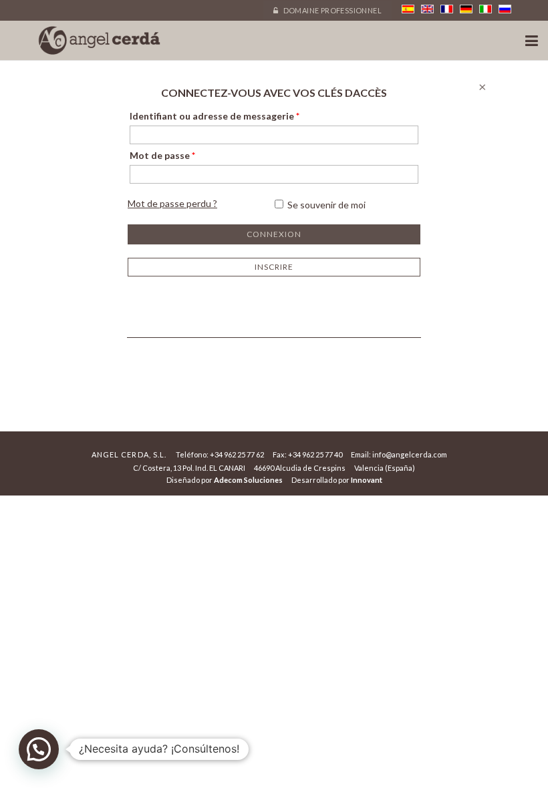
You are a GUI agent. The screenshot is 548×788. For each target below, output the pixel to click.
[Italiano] (485, 9)
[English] (427, 9)
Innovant (366, 479)
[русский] (505, 9)
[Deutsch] (466, 9)
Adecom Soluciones (248, 479)
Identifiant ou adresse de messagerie (214, 116)
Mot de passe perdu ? (172, 203)
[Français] (446, 9)
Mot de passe (162, 155)
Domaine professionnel (331, 10)
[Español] (408, 9)
